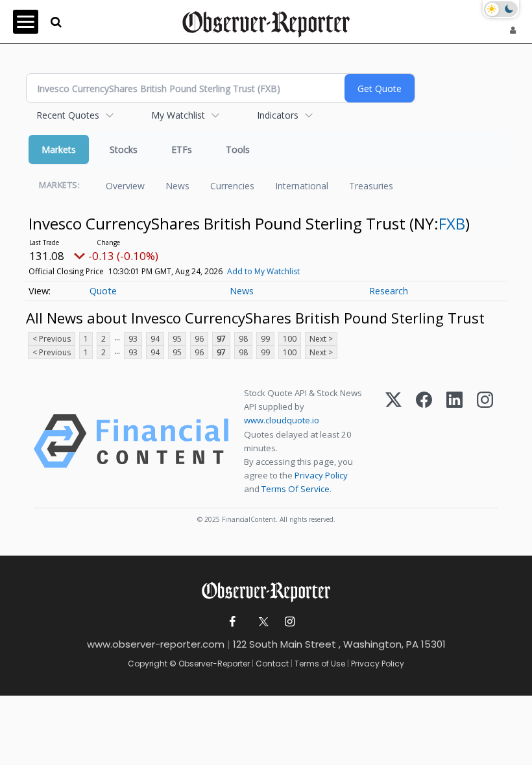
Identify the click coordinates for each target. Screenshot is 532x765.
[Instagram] (485, 441)
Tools (238, 149)
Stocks (124, 149)
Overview (125, 186)
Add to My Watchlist (263, 271)
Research (388, 291)
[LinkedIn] (454, 441)
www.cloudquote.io (281, 420)
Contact (272, 663)
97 (221, 338)
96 (199, 338)
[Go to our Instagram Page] (290, 622)
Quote (103, 291)
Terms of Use (320, 663)
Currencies (232, 186)
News (177, 186)
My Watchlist (178, 115)
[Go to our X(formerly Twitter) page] (261, 622)
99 (265, 338)
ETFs (181, 149)
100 (289, 338)
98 (243, 338)
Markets (59, 149)
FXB (452, 223)
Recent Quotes (67, 115)
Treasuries (371, 186)
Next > (321, 338)
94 (155, 338)
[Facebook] (424, 441)
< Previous (51, 338)
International (301, 186)
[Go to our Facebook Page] (232, 622)
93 (133, 338)
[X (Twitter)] (393, 441)
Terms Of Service (295, 489)
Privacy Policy (321, 475)
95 (177, 338)
